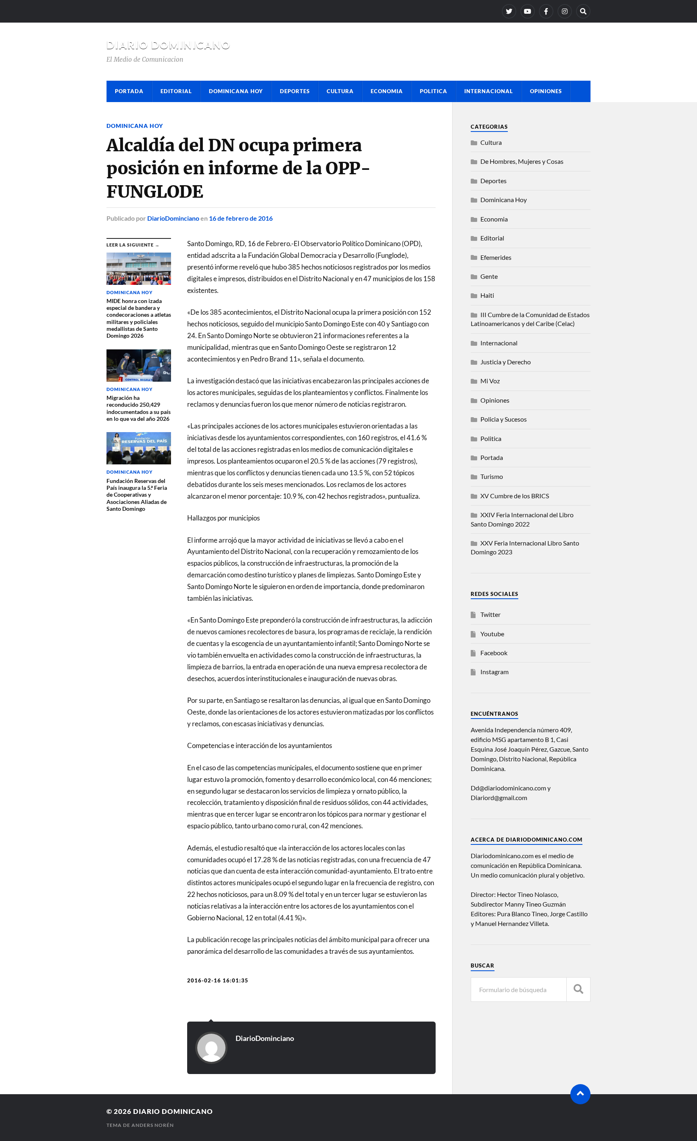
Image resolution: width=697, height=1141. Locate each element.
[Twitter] (509, 11)
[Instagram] (564, 11)
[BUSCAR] (578, 989)
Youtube (492, 633)
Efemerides (495, 257)
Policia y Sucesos (503, 419)
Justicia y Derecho (505, 362)
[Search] (583, 11)
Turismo (491, 476)
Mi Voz (490, 381)
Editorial (176, 91)
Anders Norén (152, 1125)
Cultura (340, 91)
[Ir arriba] (580, 1094)
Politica (433, 91)
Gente (489, 276)
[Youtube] (527, 11)
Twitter (490, 614)
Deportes (295, 91)
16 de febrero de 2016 (241, 218)
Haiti (487, 295)
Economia (387, 91)
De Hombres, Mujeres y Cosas (521, 161)
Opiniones (546, 91)
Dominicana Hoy (236, 91)
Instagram (494, 671)
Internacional (488, 91)
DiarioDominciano (173, 218)
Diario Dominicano (168, 45)
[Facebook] (546, 11)
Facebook (493, 652)
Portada (129, 91)
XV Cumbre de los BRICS (514, 495)
